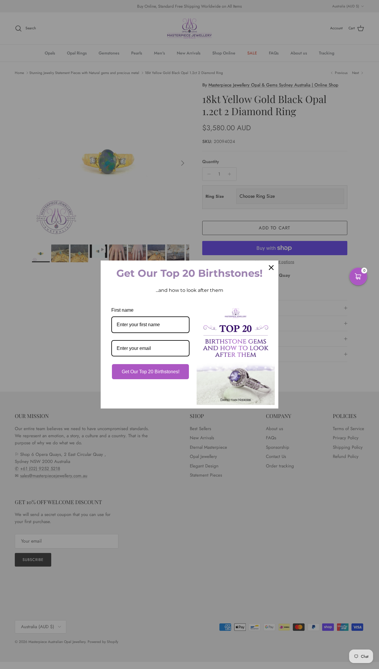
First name (122, 310)
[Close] (271, 267)
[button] (358, 276)
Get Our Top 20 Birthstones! (150, 371)
